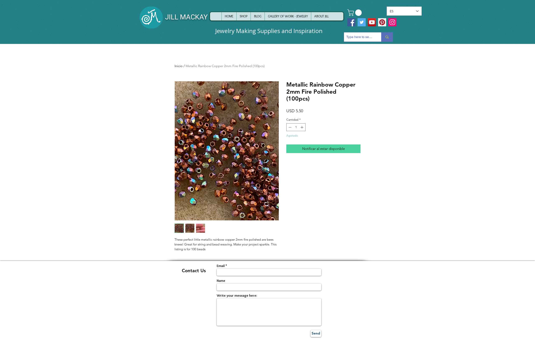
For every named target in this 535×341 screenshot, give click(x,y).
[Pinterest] (382, 22)
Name (221, 280)
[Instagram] (392, 22)
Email (221, 266)
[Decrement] (289, 127)
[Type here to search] (387, 37)
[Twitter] (362, 22)
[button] (355, 12)
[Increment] (302, 127)
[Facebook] (351, 22)
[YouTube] (372, 22)
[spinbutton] (296, 127)
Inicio (179, 66)
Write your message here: (237, 295)
